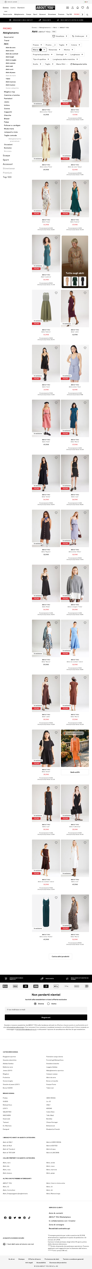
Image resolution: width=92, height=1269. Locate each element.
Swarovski (6, 1119)
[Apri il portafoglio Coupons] (67, 7)
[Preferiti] (82, 7)
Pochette (6, 1077)
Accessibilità (41, 1262)
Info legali (29, 1262)
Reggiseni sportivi (9, 1057)
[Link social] (5, 1217)
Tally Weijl (50, 1115)
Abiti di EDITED (52, 1146)
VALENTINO (7, 1112)
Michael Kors (7, 1105)
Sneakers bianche (52, 1063)
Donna (6, 8)
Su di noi (12, 1259)
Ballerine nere (8, 1067)
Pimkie (5, 1098)
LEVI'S (5, 1108)
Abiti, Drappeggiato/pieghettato (15, 1193)
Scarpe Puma (51, 1084)
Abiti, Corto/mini (9, 1190)
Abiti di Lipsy (51, 1149)
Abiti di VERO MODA (53, 1142)
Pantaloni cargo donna (54, 1057)
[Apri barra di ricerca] (86, 15)
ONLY (48, 1105)
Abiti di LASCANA (52, 1152)
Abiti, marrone (51, 1169)
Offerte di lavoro (34, 1259)
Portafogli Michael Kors (54, 1060)
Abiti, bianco (7, 1173)
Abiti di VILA (7, 1146)
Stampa (21, 1259)
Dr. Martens (7, 1126)
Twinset (6, 1122)
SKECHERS (7, 1115)
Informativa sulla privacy (15, 1027)
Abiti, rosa (6, 1169)
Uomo (13, 8)
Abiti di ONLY (7, 1142)
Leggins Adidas (51, 1067)
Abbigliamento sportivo (55, 1070)
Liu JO (48, 1101)
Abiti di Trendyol (9, 1149)
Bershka (49, 1119)
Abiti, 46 (49, 1190)
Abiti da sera (51, 1077)
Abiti (55, 27)
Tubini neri (50, 1088)
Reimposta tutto (80, 64)
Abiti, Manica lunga (53, 1193)
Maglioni (6, 1074)
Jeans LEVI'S (7, 1070)
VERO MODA (50, 1098)
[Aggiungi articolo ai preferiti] (56, 73)
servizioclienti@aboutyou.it (26, 1029)
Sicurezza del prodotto (58, 1262)
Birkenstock (50, 1126)
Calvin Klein (50, 1112)
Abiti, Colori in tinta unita (55, 1183)
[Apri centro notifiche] (77, 8)
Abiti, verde (50, 1163)
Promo (48, 45)
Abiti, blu (6, 1166)
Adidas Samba (8, 1063)
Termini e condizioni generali (73, 1259)
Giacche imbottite (9, 1060)
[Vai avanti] (82, 15)
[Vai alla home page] (16, 1208)
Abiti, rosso (50, 1166)
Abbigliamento (45, 27)
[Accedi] (72, 7)
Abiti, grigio (50, 1173)
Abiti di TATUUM (9, 1152)
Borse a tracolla (52, 1081)
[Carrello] (87, 7)
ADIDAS (49, 1108)
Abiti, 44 (49, 1187)
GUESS (5, 1101)
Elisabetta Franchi (53, 1129)
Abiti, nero (7, 1163)
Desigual (6, 1129)
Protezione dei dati (52, 1259)
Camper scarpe (52, 1074)
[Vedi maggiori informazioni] (46, 118)
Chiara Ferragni (52, 1122)
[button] (60, 36)
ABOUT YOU (64, 27)
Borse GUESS (8, 1088)
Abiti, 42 (6, 1187)
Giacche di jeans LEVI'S (11, 1084)
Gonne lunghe (8, 1081)
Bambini (21, 8)
